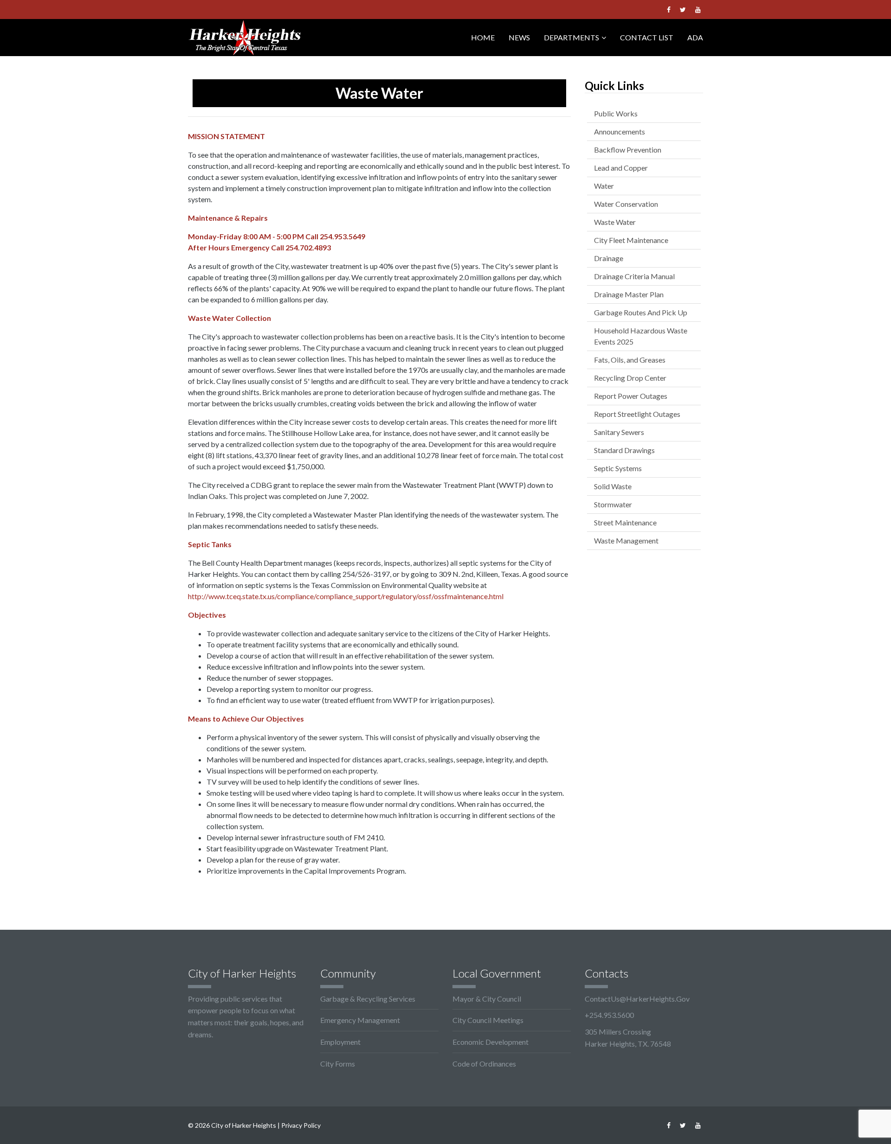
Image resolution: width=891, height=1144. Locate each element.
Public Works (616, 113)
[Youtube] (698, 9)
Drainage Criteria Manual (634, 276)
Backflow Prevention (627, 149)
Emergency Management (360, 1020)
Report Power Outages (630, 395)
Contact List (646, 37)
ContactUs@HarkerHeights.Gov (637, 998)
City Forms (337, 1063)
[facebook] (669, 9)
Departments (571, 37)
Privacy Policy (301, 1125)
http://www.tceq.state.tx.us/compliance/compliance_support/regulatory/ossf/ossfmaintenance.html (346, 596)
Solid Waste (613, 486)
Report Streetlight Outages (637, 413)
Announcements (619, 131)
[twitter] (683, 9)
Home (483, 37)
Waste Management (626, 540)
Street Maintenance (625, 522)
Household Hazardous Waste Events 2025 (640, 336)
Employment (340, 1041)
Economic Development (490, 1041)
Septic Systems (618, 468)
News (519, 37)
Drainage (608, 258)
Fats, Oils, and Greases (629, 359)
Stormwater (613, 504)
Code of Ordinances (484, 1063)
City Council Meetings (487, 1020)
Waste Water (615, 221)
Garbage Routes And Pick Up (640, 312)
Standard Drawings (624, 450)
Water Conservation (626, 203)
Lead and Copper (621, 167)
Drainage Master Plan (629, 294)
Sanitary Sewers (619, 432)
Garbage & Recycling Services (367, 998)
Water (604, 185)
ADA (695, 37)
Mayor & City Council (486, 998)
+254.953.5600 (609, 1014)
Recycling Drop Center (630, 377)
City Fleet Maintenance (631, 240)
